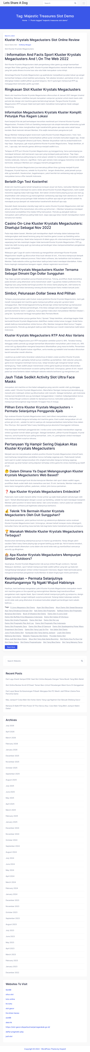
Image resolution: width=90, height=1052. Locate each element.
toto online (10, 999)
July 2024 (10, 858)
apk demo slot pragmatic (44, 611)
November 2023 (12, 906)
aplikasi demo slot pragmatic (69, 611)
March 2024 (11, 882)
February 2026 (12, 744)
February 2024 (12, 888)
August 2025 (11, 780)
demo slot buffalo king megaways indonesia (23, 617)
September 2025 (13, 774)
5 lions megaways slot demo (22, 607)
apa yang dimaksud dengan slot (18, 611)
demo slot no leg (51, 620)
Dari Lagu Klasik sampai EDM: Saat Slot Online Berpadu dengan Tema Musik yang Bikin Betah (45, 679)
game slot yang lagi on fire (36, 629)
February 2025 (12, 816)
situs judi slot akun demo (16, 639)
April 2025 (10, 804)
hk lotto (9, 1004)
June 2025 (10, 792)
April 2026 (10, 732)
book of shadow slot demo (34, 614)
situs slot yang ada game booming (43, 639)
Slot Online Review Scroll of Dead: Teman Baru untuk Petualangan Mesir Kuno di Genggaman (45, 685)
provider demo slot (58, 636)
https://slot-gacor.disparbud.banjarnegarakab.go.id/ (28, 1027)
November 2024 (12, 834)
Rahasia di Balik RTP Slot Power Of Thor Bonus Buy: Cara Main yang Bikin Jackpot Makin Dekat (43, 707)
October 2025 (11, 768)
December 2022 (12, 972)
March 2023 (11, 954)
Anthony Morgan (25, 45)
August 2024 (11, 852)
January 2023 (11, 966)
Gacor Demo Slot (11, 45)
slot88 (8, 1018)
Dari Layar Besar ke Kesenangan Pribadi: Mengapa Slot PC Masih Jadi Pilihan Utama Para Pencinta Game (43, 692)
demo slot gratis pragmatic (16, 620)
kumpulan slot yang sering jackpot (40, 633)
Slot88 (8, 990)
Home (24, 20)
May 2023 (10, 942)
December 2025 (12, 756)
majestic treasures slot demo (35, 636)
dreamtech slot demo (14, 629)
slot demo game (12, 642)
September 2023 (13, 918)
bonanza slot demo (13, 614)
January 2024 (11, 894)
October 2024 (11, 840)
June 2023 (10, 936)
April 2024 (10, 876)
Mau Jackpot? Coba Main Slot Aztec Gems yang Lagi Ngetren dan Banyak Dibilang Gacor (43, 700)
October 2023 (11, 912)
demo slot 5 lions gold (57, 614)
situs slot (10, 994)
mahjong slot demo (13, 636)
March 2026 (11, 738)
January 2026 (11, 750)
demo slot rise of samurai (40, 626)
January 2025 (11, 822)
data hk (9, 1022)
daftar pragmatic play (15, 1032)
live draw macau (12, 1013)
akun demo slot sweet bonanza (69, 607)
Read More (11, 647)
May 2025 (10, 798)
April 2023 (10, 948)
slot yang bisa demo (51, 642)
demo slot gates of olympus (56, 617)
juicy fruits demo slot (14, 633)
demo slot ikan (36, 620)
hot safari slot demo (59, 629)
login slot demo (64, 633)
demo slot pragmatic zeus (16, 626)
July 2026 (10, 726)
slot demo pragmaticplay (30, 642)
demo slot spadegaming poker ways (68, 626)
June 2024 (10, 864)
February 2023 (12, 960)
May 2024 (10, 870)
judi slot (9, 1036)
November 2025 (12, 762)
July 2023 (10, 930)
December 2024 (12, 828)
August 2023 (11, 924)
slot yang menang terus (72, 642)
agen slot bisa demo (45, 607)
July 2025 (10, 786)
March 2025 (11, 810)
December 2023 (12, 900)
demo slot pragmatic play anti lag (19, 623)
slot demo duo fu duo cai (71, 639)
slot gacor (10, 1008)
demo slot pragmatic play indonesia (50, 623)
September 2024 (13, 846)
